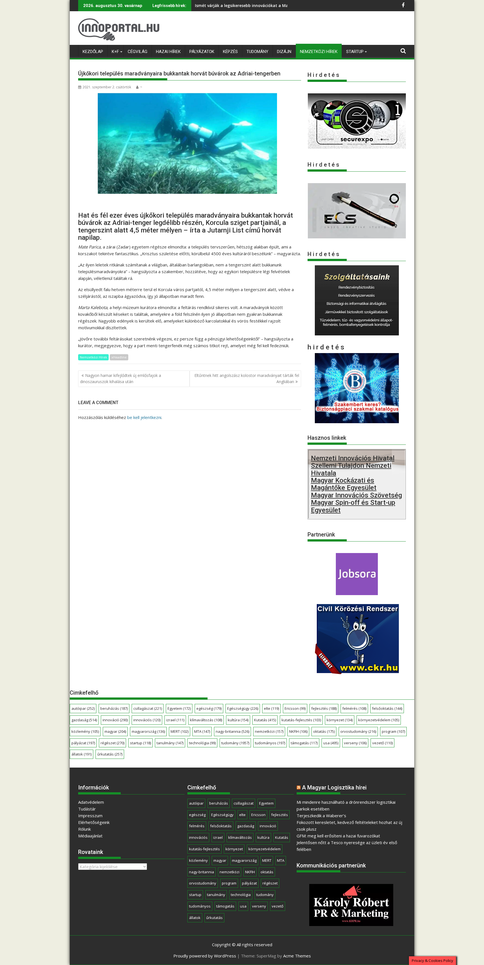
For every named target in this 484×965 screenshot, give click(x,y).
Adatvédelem (91, 802)
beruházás (114, 708)
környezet (340, 719)
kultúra (238, 719)
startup (140, 742)
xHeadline (119, 357)
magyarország (148, 731)
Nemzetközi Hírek (319, 51)
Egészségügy (242, 708)
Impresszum (90, 815)
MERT (180, 731)
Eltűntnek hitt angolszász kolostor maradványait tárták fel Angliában (246, 378)
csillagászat (147, 708)
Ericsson (295, 708)
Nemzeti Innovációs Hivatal (352, 458)
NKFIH (298, 731)
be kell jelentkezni (144, 417)
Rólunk (84, 829)
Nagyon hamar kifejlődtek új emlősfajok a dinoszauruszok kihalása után (120, 378)
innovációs (146, 719)
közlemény (85, 731)
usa (330, 742)
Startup (355, 51)
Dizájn (284, 51)
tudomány (235, 742)
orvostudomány (358, 731)
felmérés (354, 708)
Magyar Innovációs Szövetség (356, 495)
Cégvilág (137, 51)
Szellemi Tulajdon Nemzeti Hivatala (351, 469)
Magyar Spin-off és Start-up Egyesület (353, 506)
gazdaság (84, 719)
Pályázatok (201, 51)
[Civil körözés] (357, 672)
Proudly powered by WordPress (204, 956)
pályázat (83, 742)
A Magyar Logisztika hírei (334, 787)
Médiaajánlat (90, 836)
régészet (112, 742)
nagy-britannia (232, 731)
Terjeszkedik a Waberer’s (321, 815)
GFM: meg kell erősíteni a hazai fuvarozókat (338, 836)
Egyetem (179, 708)
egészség (209, 708)
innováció (115, 719)
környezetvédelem (378, 719)
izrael (175, 719)
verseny (355, 742)
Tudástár (87, 809)
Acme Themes (297, 956)
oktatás (324, 731)
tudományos (270, 742)
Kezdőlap (93, 51)
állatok (81, 754)
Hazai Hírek (168, 51)
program (393, 731)
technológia (202, 742)
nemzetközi (269, 731)
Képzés (230, 51)
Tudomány (257, 51)
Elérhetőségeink (94, 822)
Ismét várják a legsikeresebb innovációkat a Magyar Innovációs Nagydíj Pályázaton (277, 5)
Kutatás (265, 719)
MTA (202, 731)
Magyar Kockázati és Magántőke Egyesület (343, 484)
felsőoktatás (387, 708)
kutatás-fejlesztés (301, 719)
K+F (115, 51)
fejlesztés (324, 708)
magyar (115, 731)
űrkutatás (109, 754)
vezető (382, 742)
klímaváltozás (206, 719)
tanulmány (170, 742)
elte (271, 708)
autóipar (83, 708)
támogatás (304, 742)
